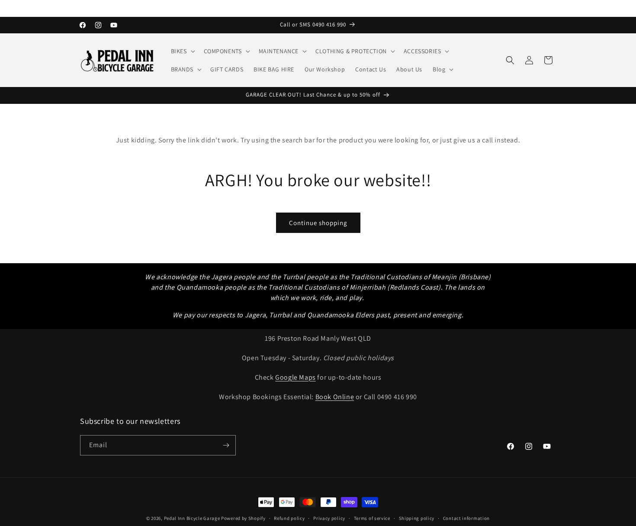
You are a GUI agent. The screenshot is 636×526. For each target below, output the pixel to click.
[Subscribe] (225, 445)
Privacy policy (329, 518)
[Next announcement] (552, 8)
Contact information (466, 518)
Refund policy (289, 518)
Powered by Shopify (243, 518)
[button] (182, 51)
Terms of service (372, 518)
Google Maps (295, 377)
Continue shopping (318, 223)
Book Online (334, 396)
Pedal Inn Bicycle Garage (192, 518)
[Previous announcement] (83, 8)
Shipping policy (417, 518)
